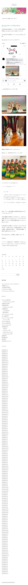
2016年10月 (4, 512)
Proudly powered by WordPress (8, 582)
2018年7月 (4, 475)
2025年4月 (4, 369)
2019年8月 (4, 453)
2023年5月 (4, 389)
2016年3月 (4, 525)
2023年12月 (4, 384)
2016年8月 (4, 516)
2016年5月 (4, 521)
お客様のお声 (10, 241)
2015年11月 (4, 532)
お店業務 (4, 308)
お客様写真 (16, 241)
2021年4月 (4, 425)
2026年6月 (4, 353)
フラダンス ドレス (7, 307)
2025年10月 (4, 364)
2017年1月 (4, 507)
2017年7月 (4, 496)
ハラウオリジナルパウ (7, 301)
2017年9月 (4, 493)
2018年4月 (4, 480)
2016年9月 (4, 514)
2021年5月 (4, 423)
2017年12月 (4, 487)
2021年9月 (4, 416)
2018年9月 (4, 471)
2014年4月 (4, 566)
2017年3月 (4, 503)
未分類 (3, 339)
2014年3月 (4, 568)
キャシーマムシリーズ (6, 314)
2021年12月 (4, 410)
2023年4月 (4, 391)
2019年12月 (4, 446)
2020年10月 (4, 434)
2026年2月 (4, 359)
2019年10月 (4, 450)
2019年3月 (4, 462)
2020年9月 (4, 435)
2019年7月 (4, 455)
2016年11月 (4, 510)
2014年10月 (4, 555)
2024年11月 (4, 376)
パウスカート (6, 330)
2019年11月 (4, 448)
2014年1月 (4, 571)
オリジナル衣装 (5, 300)
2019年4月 (4, 460)
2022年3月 (4, 405)
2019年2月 (4, 464)
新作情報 (4, 337)
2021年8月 (4, 417)
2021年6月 (4, 421)
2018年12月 (4, 466)
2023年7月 (4, 387)
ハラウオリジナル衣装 (6, 289)
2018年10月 (4, 469)
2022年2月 (4, 407)
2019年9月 (4, 451)
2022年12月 (4, 394)
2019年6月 (4, 457)
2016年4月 (4, 523)
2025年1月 (4, 375)
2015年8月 (4, 537)
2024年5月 (4, 380)
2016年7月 (4, 518)
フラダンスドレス (6, 333)
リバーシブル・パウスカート (8, 291)
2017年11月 (4, 489)
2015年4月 (4, 544)
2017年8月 (4, 494)
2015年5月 (4, 543)
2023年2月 (4, 392)
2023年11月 (4, 385)
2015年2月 (4, 548)
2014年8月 (4, 559)
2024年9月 (4, 378)
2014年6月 (4, 562)
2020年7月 (4, 439)
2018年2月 (4, 484)
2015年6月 (4, 541)
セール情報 (4, 316)
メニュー (14, 4)
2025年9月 (4, 366)
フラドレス (17, 243)
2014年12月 (4, 552)
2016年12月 (4, 509)
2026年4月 (4, 355)
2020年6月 (4, 441)
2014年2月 (4, 569)
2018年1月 (4, 485)
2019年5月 (4, 459)
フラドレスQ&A (5, 321)
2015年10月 (4, 534)
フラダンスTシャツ (7, 332)
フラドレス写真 (5, 323)
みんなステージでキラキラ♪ (11, 26)
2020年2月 (4, 444)
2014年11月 (4, 553)
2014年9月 (4, 557)
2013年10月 (4, 573)
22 (19, 263)
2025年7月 (4, 367)
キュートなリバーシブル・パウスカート (10, 283)
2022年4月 (4, 403)
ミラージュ (5, 319)
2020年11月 (4, 432)
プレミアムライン (6, 325)
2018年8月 (4, 473)
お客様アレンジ (5, 285)
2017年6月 (4, 498)
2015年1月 (4, 550)
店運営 (3, 335)
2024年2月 (4, 382)
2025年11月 (4, 362)
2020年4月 (4, 443)
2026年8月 (4, 350)
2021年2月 (4, 428)
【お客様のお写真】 (6, 287)
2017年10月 (4, 491)
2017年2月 (4, 505)
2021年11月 (4, 412)
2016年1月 (4, 528)
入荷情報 (4, 326)
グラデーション (10, 243)
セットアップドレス (6, 317)
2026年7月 (4, 351)
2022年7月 (4, 400)
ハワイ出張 (5, 310)
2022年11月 (4, 396)
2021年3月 (4, 426)
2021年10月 (4, 414)
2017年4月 (4, 501)
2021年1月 (4, 430)
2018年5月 (4, 478)
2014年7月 (4, 560)
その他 (4, 328)
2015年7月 (4, 539)
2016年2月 (4, 527)
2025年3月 (4, 371)
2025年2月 (4, 373)
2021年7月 (4, 419)
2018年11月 (4, 468)
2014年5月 (4, 564)
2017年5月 (4, 500)
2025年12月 (4, 360)
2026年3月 (4, 357)
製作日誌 (5, 312)
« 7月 (3, 269)
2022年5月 (4, 401)
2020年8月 (4, 437)
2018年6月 (4, 476)
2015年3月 (4, 546)
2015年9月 (4, 535)
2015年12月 (4, 530)
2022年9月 (4, 398)
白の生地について (6, 341)
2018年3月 (4, 482)
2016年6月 (4, 519)
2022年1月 (4, 409)
